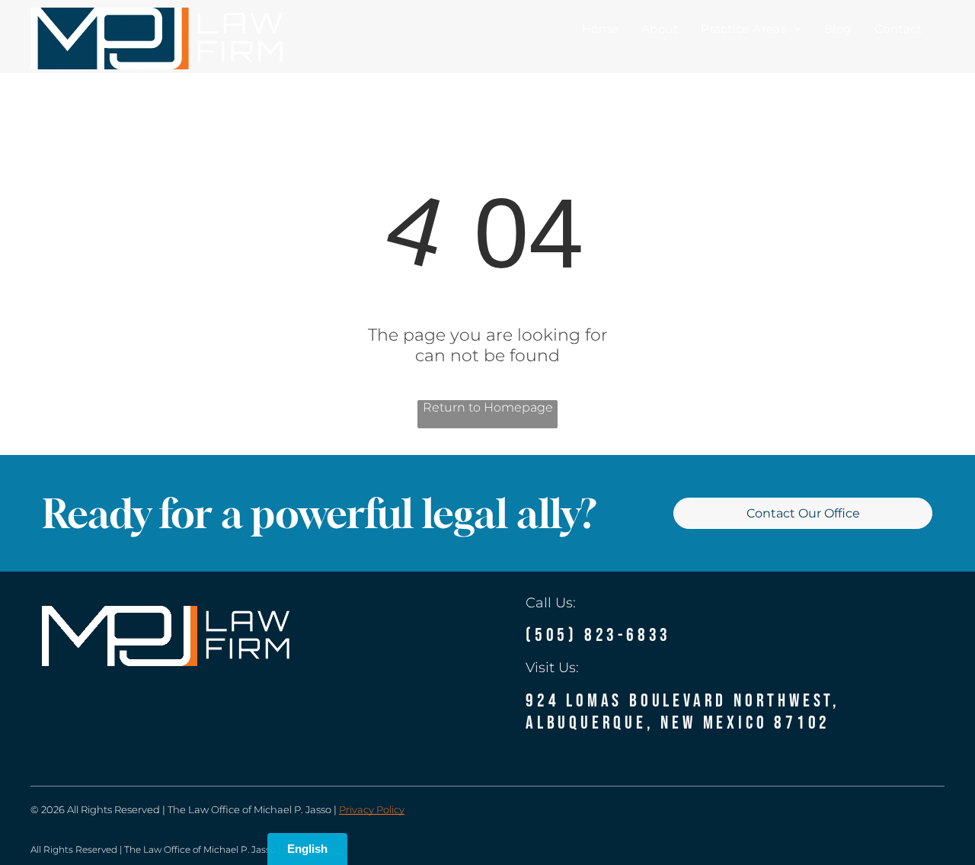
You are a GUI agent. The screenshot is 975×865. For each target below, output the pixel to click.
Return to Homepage (488, 407)
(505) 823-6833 (598, 635)
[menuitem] (600, 28)
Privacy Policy (371, 809)
